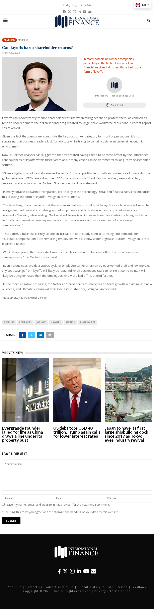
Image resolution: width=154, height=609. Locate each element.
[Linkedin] (79, 571)
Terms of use (120, 591)
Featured (9, 40)
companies (25, 322)
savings (70, 322)
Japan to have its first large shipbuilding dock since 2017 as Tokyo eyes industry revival (126, 433)
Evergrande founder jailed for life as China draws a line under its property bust (22, 433)
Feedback (139, 587)
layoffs (56, 322)
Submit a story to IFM (94, 587)
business (9, 322)
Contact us (33, 587)
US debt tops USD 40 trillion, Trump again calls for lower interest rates (76, 431)
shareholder (87, 322)
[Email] (93, 571)
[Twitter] (65, 571)
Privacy (100, 591)
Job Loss (41, 322)
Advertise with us (60, 587)
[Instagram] (72, 571)
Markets (23, 40)
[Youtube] (86, 571)
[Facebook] (59, 571)
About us (15, 587)
